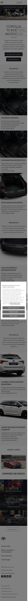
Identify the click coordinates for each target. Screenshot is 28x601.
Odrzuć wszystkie (13, 315)
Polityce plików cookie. (15, 303)
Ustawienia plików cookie (13, 307)
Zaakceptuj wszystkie (13, 311)
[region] (14, 300)
